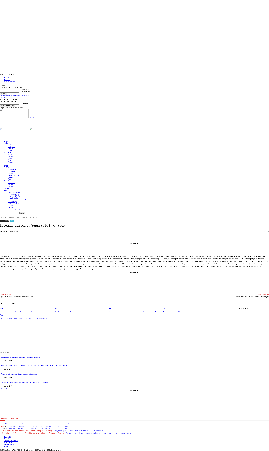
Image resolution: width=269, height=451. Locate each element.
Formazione (16, 209)
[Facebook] (108, 237)
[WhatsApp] (147, 237)
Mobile (10, 173)
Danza (10, 156)
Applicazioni (12, 169)
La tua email (23, 103)
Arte (9, 145)
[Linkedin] (123, 237)
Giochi (6, 181)
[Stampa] (162, 237)
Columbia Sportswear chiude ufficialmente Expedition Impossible (20, 357)
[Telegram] (131, 237)
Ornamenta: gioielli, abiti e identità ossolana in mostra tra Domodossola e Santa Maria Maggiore (101, 433)
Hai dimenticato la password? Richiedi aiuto (14, 96)
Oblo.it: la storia (9, 82)
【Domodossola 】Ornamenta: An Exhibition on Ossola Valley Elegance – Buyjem (32, 433)
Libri (10, 150)
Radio (10, 160)
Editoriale (7, 78)
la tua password (24, 91)
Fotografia (11, 147)
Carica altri (3, 388)
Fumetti (10, 149)
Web (9, 179)
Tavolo (10, 186)
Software (11, 177)
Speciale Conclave (14, 192)
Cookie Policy (9, 444)
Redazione (4, 231)
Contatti (6, 439)
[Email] (154, 237)
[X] (116, 237)
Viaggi (6, 188)
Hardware (11, 171)
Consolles (11, 183)
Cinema (11, 154)
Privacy (2, 97)
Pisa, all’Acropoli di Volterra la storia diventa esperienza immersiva (78, 431)
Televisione (12, 164)
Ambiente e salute (14, 194)
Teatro (10, 162)
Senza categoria (9, 217)
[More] (178, 237)
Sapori (10, 205)
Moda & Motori (13, 204)
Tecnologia (8, 168)
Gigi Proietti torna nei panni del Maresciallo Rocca (17, 297)
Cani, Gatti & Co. (14, 196)
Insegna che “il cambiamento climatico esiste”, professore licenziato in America (24, 382)
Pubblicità (7, 437)
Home (6, 141)
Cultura (6, 143)
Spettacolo (7, 152)
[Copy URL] (170, 237)
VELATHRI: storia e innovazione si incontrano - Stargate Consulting (26, 431)
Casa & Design (13, 198)
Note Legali (8, 443)
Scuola (10, 207)
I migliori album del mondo (17, 200)
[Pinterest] (139, 237)
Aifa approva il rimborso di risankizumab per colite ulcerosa (19, 374)
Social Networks (13, 175)
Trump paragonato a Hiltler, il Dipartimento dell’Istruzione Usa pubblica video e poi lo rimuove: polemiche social (35, 365)
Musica (10, 158)
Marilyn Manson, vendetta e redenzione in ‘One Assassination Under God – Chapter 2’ (37, 424)
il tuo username (24, 89)
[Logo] (15, 137)
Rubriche (7, 190)
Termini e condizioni (11, 441)
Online (10, 185)
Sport (6, 166)
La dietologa (12, 202)
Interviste (7, 80)
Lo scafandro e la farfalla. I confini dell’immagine (252, 297)
